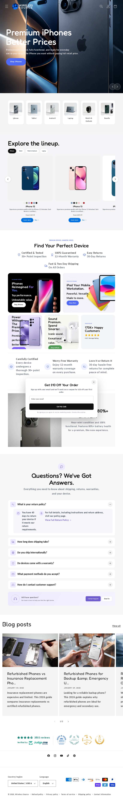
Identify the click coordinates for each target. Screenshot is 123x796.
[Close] (93, 382)
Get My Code (61, 407)
